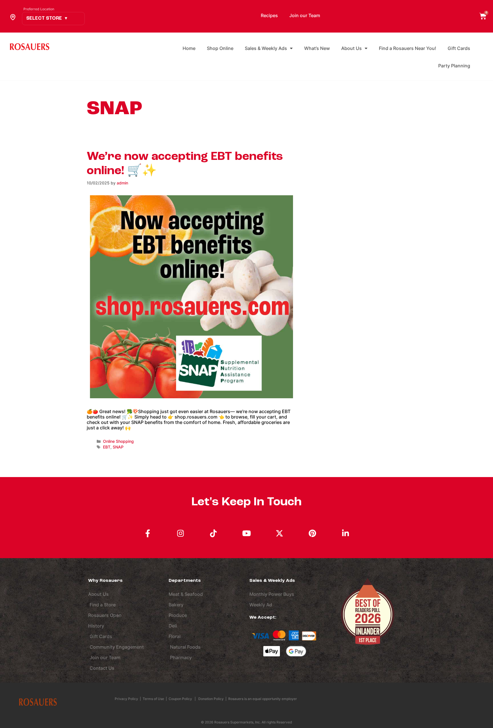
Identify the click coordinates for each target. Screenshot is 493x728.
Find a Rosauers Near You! (407, 48)
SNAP (118, 447)
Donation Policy (211, 699)
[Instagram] (180, 533)
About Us (351, 48)
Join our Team (304, 15)
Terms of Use (153, 699)
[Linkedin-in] (345, 533)
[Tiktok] (214, 533)
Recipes (269, 15)
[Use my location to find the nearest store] (13, 17)
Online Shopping (118, 441)
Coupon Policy (180, 699)
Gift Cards (459, 48)
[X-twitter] (279, 533)
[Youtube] (246, 533)
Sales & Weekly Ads (266, 48)
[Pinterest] (312, 533)
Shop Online (220, 48)
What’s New (317, 48)
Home (189, 48)
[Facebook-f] (147, 533)
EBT (106, 447)
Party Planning (454, 66)
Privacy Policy (127, 699)
